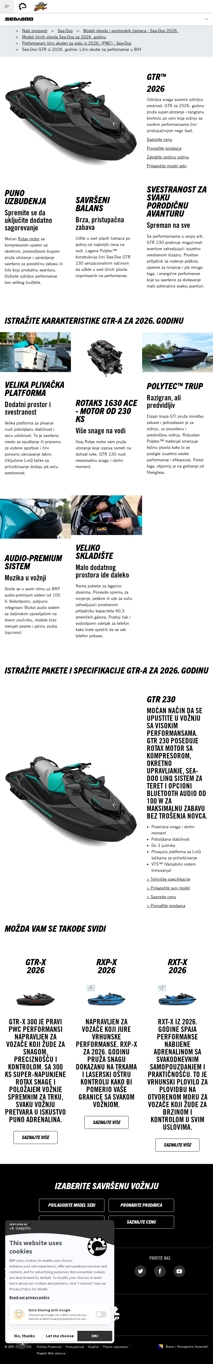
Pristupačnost (75, 1347)
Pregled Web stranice (51, 1353)
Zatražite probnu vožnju (168, 157)
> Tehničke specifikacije (168, 879)
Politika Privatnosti (49, 1347)
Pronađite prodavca (164, 148)
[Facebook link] (160, 1271)
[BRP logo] (22, 6)
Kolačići (93, 1347)
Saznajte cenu (159, 139)
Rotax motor (28, 238)
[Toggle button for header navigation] (7, 6)
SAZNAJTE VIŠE (35, 1137)
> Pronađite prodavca (166, 905)
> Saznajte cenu (161, 896)
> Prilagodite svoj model (168, 887)
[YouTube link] (179, 1271)
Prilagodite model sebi (167, 165)
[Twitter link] (140, 1271)
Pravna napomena (115, 1347)
